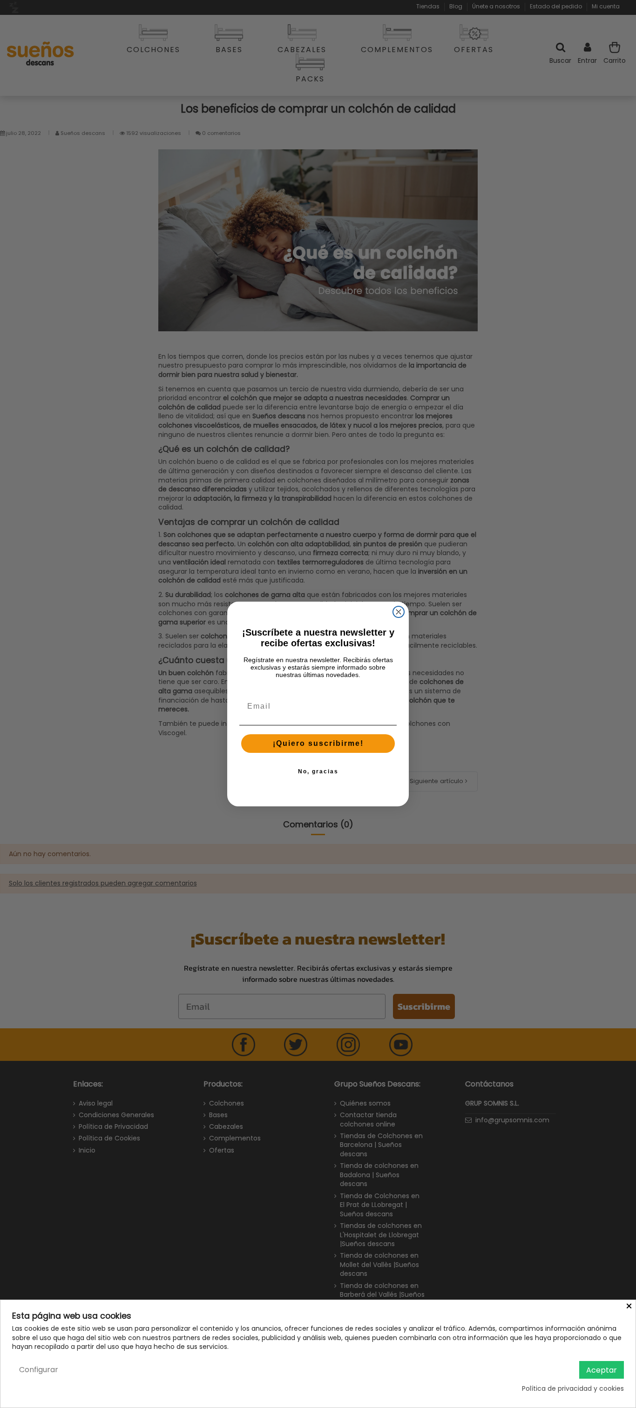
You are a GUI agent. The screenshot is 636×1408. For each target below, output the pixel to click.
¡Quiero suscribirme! (318, 743)
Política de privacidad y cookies (573, 1388)
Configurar (38, 1369)
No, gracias (318, 771)
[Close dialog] (398, 611)
